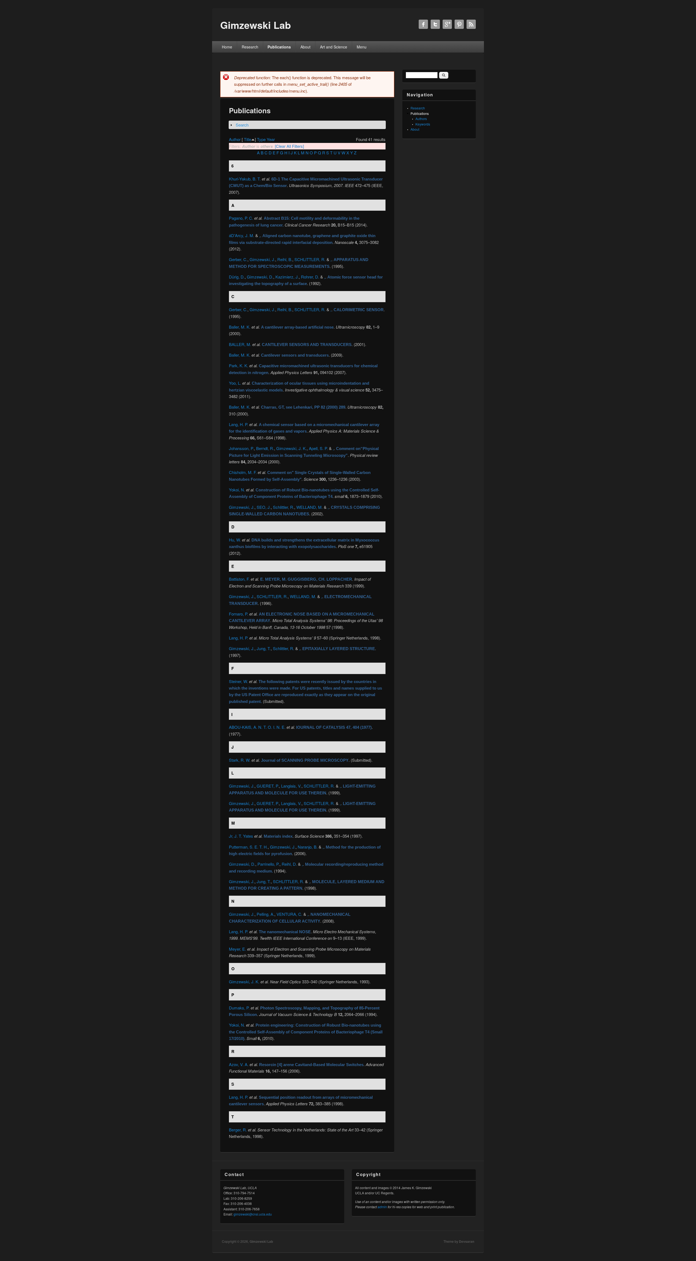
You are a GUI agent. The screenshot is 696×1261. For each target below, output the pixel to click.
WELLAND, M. (309, 507)
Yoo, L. (235, 383)
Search (242, 125)
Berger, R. (238, 1130)
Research (250, 47)
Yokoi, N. (237, 489)
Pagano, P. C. (241, 218)
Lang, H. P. (238, 424)
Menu (361, 47)
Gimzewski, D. (260, 277)
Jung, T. (264, 648)
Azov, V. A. (238, 1064)
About (305, 47)
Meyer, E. (237, 949)
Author (235, 139)
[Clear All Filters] (289, 146)
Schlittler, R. (283, 507)
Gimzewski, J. (262, 259)
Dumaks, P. (239, 1008)
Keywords (422, 124)
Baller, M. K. (239, 327)
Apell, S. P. (318, 448)
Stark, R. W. (239, 760)
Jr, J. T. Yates (241, 836)
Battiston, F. (239, 579)
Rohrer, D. (310, 277)
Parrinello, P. (268, 864)
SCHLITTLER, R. (309, 259)
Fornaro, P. (238, 614)
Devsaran (466, 1241)
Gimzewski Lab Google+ (447, 24)
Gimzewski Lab (261, 1241)
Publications (279, 47)
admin (382, 1206)
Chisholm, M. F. (243, 472)
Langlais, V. (291, 786)
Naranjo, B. (308, 847)
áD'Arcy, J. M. (241, 235)
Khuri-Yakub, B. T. (245, 179)
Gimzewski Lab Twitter (435, 24)
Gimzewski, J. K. (291, 448)
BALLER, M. (240, 344)
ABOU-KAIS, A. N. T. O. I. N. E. (257, 727)
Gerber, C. (238, 259)
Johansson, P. (241, 448)
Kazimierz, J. (287, 277)
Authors (421, 118)
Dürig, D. (237, 277)
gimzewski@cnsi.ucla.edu (253, 1214)
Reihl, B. (284, 259)
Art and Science (333, 47)
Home (227, 47)
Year (271, 139)
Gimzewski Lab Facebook (423, 24)
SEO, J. (264, 507)
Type (261, 139)
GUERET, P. (268, 786)
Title (247, 139)
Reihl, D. (289, 864)
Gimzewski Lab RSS (471, 24)
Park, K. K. (238, 365)
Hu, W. (235, 540)
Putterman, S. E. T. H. (248, 847)
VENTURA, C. (289, 914)
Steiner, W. (238, 681)
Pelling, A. (265, 914)
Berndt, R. (265, 448)
